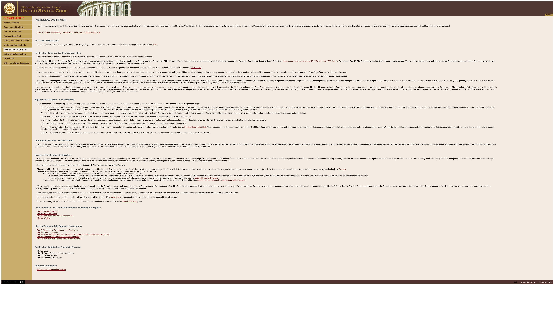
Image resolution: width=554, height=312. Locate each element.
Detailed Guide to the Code (195, 127)
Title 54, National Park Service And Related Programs (59, 239)
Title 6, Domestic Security (47, 211)
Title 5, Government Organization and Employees (57, 230)
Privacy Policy (546, 282)
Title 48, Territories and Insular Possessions (55, 216)
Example (342, 169)
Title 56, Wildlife (43, 218)
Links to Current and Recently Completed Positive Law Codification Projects (68, 32)
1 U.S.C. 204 (196, 68)
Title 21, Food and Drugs (47, 213)
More (155, 44)
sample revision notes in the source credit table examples (221, 180)
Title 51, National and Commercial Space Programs (58, 237)
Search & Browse (129, 201)
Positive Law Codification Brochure (51, 270)
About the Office (528, 282)
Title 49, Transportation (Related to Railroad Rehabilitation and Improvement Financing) (73, 234)
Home (549, 15)
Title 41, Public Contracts (47, 232)
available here (115, 197)
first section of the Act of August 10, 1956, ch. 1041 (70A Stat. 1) (310, 61)
